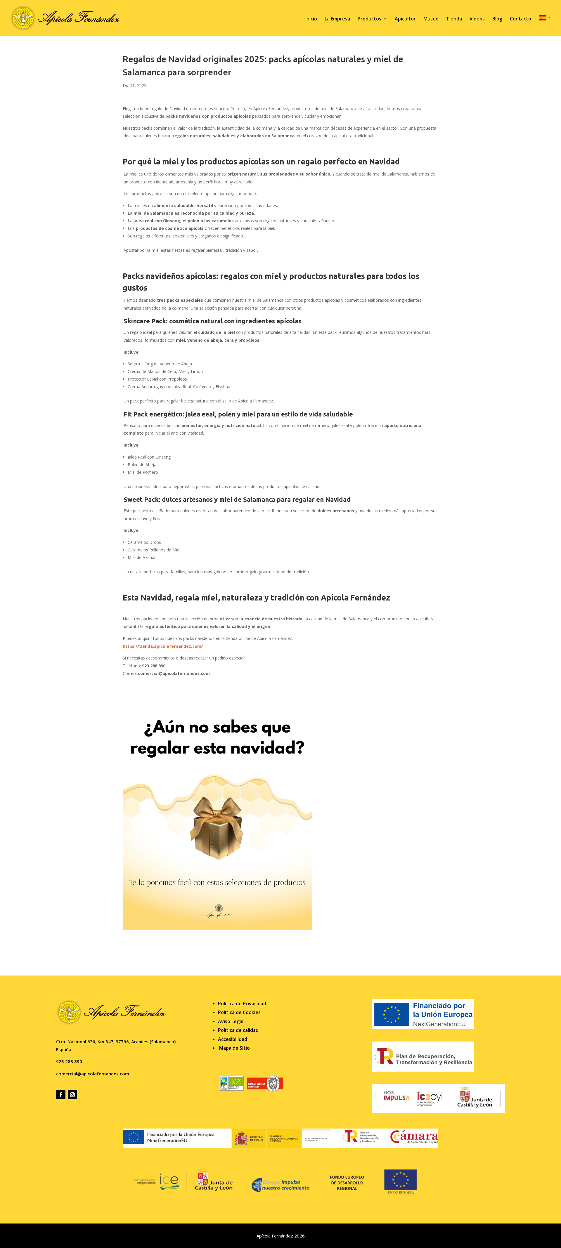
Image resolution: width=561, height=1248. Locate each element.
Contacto (520, 19)
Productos (369, 19)
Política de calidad (238, 1030)
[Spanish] (545, 25)
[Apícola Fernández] (280, 1146)
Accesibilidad (232, 1039)
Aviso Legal (230, 1021)
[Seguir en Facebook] (60, 1094)
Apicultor (405, 19)
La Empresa (337, 19)
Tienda (454, 19)
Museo (431, 19)
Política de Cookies (239, 1012)
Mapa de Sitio (234, 1048)
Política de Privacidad (242, 1003)
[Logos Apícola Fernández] (438, 1111)
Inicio (311, 19)
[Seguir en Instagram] (72, 1094)
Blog (497, 19)
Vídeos (477, 19)
